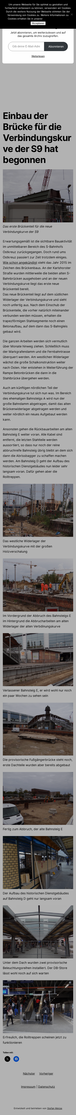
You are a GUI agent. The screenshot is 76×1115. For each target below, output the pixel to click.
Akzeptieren (38, 23)
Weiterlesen (38, 56)
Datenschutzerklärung (55, 18)
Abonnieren (56, 46)
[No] (71, 14)
